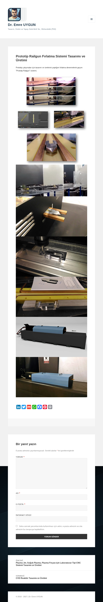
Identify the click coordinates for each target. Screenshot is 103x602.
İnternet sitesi (23, 515)
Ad (18, 493)
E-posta (20, 504)
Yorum (20, 457)
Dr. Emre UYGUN (22, 25)
